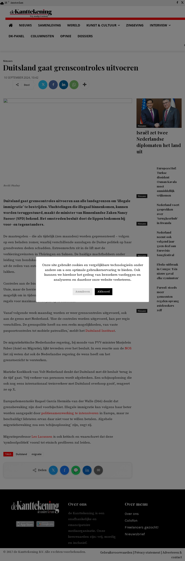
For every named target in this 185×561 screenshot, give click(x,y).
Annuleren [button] (82, 291)
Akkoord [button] (103, 291)
